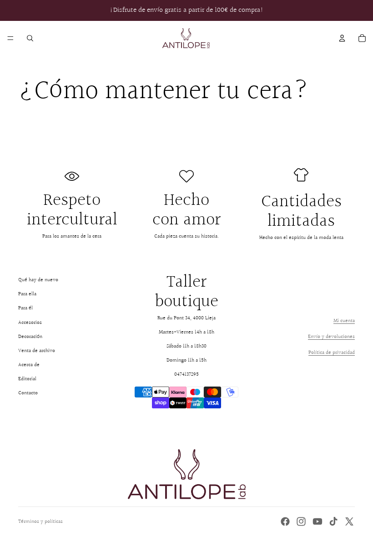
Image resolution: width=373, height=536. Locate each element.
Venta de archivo (36, 351)
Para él (25, 308)
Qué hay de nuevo (38, 280)
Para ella (27, 294)
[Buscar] (30, 38)
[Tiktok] (333, 521)
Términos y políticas (40, 521)
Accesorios (30, 322)
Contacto (28, 393)
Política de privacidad (331, 352)
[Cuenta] (342, 38)
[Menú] (10, 38)
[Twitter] (349, 521)
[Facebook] (285, 521)
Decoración (30, 337)
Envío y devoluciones (331, 337)
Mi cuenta (344, 321)
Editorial (27, 379)
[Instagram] (301, 521)
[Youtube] (317, 521)
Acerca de (29, 365)
